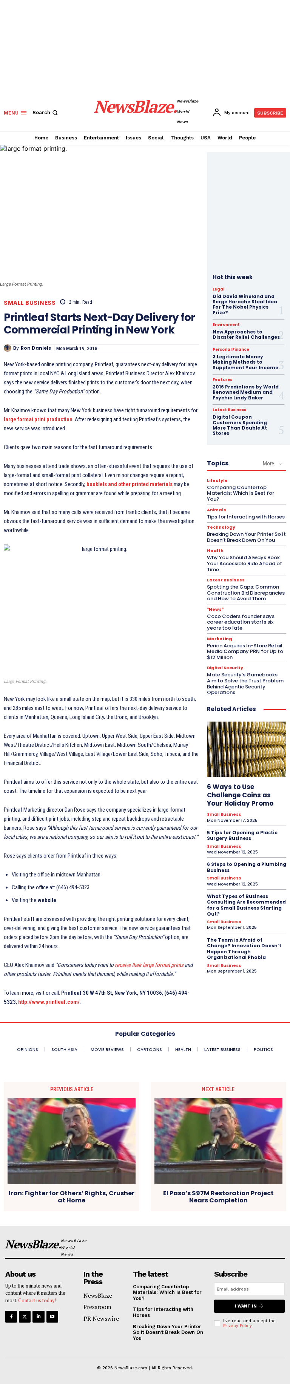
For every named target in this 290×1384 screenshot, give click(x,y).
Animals (216, 510)
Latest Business (229, 410)
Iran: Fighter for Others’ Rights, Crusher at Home (71, 1197)
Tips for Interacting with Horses (246, 516)
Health (215, 551)
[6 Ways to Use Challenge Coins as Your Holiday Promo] (246, 749)
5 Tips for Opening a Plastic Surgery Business (242, 835)
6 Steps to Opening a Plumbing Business (246, 867)
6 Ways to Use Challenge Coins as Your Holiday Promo (240, 795)
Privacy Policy (237, 1325)
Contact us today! (37, 1300)
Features (222, 380)
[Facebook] (11, 1317)
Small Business (30, 303)
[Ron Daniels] (8, 348)
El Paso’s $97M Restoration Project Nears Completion (218, 1197)
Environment (226, 325)
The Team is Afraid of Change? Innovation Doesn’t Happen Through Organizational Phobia (244, 949)
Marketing (219, 639)
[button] (45, 112)
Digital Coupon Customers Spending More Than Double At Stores (240, 425)
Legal (218, 289)
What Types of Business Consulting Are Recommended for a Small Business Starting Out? (246, 905)
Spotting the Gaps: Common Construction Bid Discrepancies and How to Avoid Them (246, 592)
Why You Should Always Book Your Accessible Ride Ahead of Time (244, 563)
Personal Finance (231, 350)
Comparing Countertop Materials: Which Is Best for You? (240, 493)
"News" (215, 609)
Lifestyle (217, 481)
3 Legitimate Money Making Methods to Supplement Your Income (245, 362)
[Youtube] (52, 1317)
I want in (246, 1306)
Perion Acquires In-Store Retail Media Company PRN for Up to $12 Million (245, 651)
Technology (221, 527)
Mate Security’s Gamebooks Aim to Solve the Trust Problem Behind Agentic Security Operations (245, 683)
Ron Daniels (36, 348)
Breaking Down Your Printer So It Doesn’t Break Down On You (246, 537)
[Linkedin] (38, 1317)
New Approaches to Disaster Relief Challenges (246, 334)
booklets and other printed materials (129, 484)
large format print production (38, 419)
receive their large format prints (149, 965)
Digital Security (225, 668)
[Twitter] (25, 1317)
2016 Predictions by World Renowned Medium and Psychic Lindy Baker (246, 392)
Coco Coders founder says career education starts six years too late (241, 622)
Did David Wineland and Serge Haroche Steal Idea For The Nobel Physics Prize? (245, 304)
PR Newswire (101, 1318)
